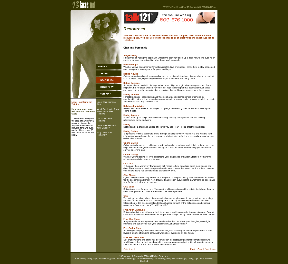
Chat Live (128, 163)
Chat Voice (128, 187)
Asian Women (205, 258)
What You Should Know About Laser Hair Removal (108, 111)
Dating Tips (91, 258)
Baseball (144, 261)
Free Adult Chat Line (134, 210)
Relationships (130, 64)
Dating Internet (131, 94)
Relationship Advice (133, 106)
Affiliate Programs (106, 258)
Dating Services (131, 83)
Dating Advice (130, 74)
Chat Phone (129, 175)
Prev (199, 249)
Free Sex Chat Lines (133, 237)
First (192, 249)
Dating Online (130, 131)
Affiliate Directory (143, 258)
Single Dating (130, 55)
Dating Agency (131, 115)
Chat (125, 196)
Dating (126, 124)
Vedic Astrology (178, 258)
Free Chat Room (131, 219)
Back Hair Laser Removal (104, 119)
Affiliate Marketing (125, 258)
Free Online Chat (132, 228)
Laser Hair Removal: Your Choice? (107, 126)
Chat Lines (80, 258)
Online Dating (130, 143)
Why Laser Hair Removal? (104, 133)
